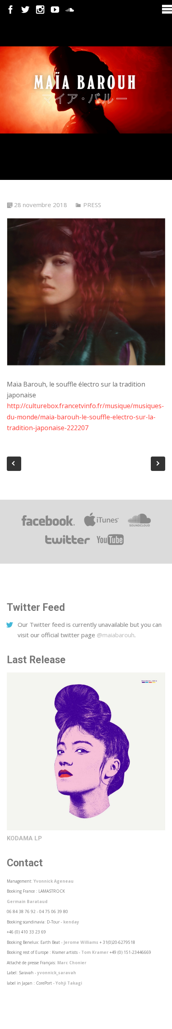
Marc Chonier (71, 962)
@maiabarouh (115, 635)
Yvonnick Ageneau (54, 881)
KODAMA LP (24, 838)
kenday (71, 922)
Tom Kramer (94, 952)
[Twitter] (25, 10)
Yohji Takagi (69, 983)
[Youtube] (55, 10)
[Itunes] (101, 526)
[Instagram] (40, 10)
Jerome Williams (81, 942)
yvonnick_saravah (56, 972)
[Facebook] (10, 10)
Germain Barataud (27, 901)
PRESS (92, 205)
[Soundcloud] (70, 10)
